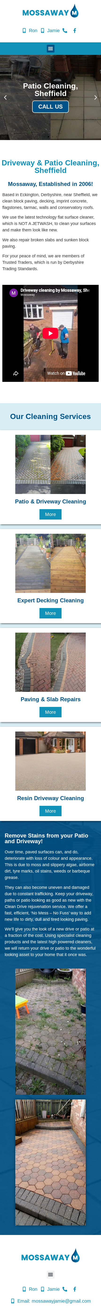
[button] (50, 49)
